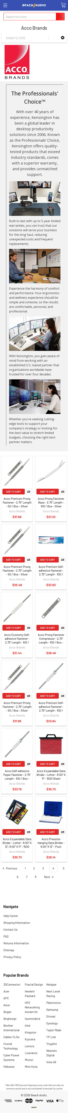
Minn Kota (31, 1066)
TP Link (51, 1037)
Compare (29, 491)
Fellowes (9, 1066)
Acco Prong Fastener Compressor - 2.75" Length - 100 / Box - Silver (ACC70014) (51, 640)
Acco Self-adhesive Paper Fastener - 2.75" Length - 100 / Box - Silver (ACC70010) (17, 776)
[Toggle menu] (5, 5)
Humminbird (32, 1018)
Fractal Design (34, 984)
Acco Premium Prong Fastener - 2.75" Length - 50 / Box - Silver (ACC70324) (17, 504)
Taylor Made (53, 1030)
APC (6, 998)
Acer (6, 991)
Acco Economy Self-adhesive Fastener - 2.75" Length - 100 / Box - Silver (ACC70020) (17, 642)
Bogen (7, 1012)
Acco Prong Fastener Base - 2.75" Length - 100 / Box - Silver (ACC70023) (51, 504)
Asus (6, 1005)
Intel (27, 1025)
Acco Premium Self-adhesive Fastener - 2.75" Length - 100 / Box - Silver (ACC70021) (51, 572)
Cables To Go (11, 1037)
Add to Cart (13, 491)
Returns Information (16, 943)
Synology (52, 1023)
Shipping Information (16, 922)
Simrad (50, 1016)
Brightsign (9, 1018)
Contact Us (10, 929)
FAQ (5, 936)
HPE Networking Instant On (32, 1007)
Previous (11, 868)
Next (47, 877)
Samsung (52, 1009)
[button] (63, 37)
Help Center (10, 916)
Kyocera (30, 1039)
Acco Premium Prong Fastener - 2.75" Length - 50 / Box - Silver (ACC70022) (17, 572)
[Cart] (63, 5)
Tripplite (51, 1043)
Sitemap (8, 950)
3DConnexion (11, 984)
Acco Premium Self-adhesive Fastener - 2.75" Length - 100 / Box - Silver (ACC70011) (51, 708)
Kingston (30, 1032)
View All (51, 1062)
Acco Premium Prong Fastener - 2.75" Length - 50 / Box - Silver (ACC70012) (17, 708)
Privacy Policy (12, 957)
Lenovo (29, 1046)
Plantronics (53, 1002)
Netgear (51, 984)
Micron (29, 1059)
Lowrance (31, 1053)
